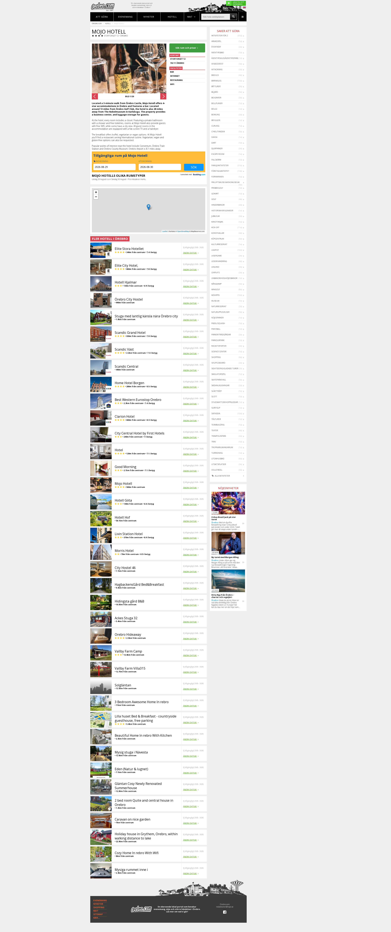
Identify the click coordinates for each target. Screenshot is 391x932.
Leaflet (164, 231)
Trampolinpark (218, 436)
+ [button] (96, 192)
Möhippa (215, 295)
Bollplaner (217, 103)
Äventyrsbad (217, 52)
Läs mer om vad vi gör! (177, 911)
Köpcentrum (217, 238)
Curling (215, 126)
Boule (214, 109)
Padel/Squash (218, 323)
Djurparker (217, 148)
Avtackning (217, 69)
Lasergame (216, 255)
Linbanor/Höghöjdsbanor (224, 278)
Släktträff (216, 391)
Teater (214, 430)
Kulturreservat (219, 244)
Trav (213, 441)
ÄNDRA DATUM (190, 253)
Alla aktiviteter (222, 476)
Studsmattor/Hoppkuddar (224, 402)
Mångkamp (216, 284)
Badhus (215, 75)
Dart (213, 143)
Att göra (102, 16)
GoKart (215, 193)
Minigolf (215, 289)
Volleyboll (216, 470)
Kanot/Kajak (217, 221)
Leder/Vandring (219, 261)
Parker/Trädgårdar (221, 334)
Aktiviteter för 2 (219, 35)
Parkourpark (217, 340)
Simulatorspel (218, 374)
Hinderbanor (218, 205)
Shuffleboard (218, 363)
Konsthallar (217, 233)
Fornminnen (217, 176)
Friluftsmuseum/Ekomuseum (225, 182)
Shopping (216, 357)
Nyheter (148, 16)
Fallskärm (216, 159)
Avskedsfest (217, 64)
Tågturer (216, 419)
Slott (214, 396)
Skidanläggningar (220, 385)
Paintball (215, 329)
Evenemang (125, 16)
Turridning (217, 453)
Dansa (214, 137)
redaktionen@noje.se (224, 906)
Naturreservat (218, 306)
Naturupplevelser (220, 312)
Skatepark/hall (218, 379)
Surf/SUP (215, 408)
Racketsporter (218, 346)
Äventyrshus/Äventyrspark (224, 58)
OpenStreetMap (183, 231)
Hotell (172, 16)
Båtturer (216, 86)
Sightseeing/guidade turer (224, 368)
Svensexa (215, 413)
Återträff (216, 47)
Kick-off (215, 227)
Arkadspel (216, 41)
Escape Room (217, 154)
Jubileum (215, 216)
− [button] (96, 197)
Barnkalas (216, 80)
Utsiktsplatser (218, 464)
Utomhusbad (217, 458)
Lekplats (215, 272)
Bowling (215, 114)
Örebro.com (97, 23)
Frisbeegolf (217, 188)
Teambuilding (218, 424)
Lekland (215, 267)
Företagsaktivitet (220, 171)
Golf (213, 199)
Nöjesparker (217, 317)
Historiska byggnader (222, 210)
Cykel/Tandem (218, 131)
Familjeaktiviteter (219, 165)
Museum (215, 300)
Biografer (216, 97)
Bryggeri (215, 120)
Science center (218, 351)
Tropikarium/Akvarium (222, 447)
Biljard (214, 92)
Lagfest (215, 250)
